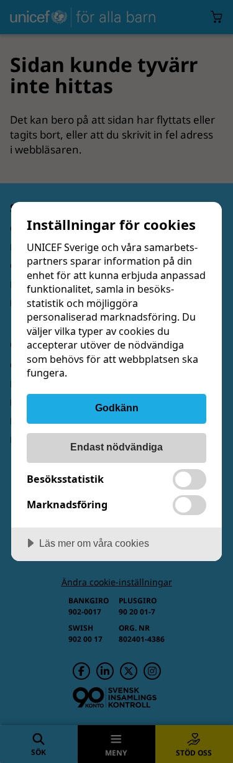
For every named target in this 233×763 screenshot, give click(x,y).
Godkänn (117, 407)
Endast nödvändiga (116, 446)
